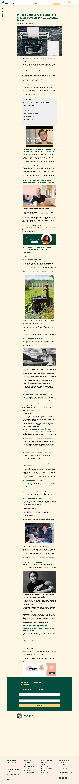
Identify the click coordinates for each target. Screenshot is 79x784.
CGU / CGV (43, 764)
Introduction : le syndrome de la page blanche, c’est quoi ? (36, 102)
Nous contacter (64, 760)
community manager (32, 75)
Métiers (51, 2)
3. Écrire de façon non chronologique (31, 110)
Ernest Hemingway (35, 341)
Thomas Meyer (23, 23)
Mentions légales (45, 766)
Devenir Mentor (62, 766)
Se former (7, 3)
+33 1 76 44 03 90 (63, 768)
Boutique (31, 2)
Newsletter (45, 2)
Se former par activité (14, 3)
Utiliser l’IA (47, 470)
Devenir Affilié (62, 764)
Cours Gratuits (36, 3)
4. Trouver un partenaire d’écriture (31, 113)
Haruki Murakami (40, 566)
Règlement (43, 770)
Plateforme (26, 768)
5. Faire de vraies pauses (28, 116)
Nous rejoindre (27, 770)
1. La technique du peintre (29, 105)
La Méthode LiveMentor (29, 766)
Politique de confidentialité (47, 768)
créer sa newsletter (27, 80)
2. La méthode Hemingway (29, 108)
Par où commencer (12, 760)
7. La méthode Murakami (28, 122)
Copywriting (21, 11)
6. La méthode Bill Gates (28, 119)
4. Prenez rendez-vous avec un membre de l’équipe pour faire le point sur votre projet (13, 774)
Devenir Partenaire (63, 762)
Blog (17, 11)
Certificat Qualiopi (45, 772)
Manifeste (26, 764)
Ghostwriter (25, 177)
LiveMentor (24, 2)
